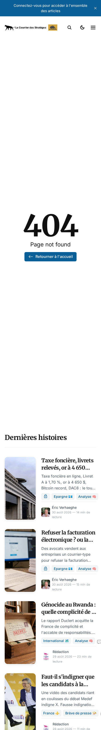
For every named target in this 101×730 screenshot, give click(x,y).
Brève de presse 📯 (81, 713)
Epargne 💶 (63, 496)
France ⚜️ (51, 713)
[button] (69, 27)
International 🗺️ (56, 641)
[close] (95, 8)
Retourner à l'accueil (54, 256)
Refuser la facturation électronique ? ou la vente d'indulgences (68, 540)
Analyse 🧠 (87, 496)
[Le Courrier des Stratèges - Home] (31, 27)
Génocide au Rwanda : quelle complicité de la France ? (68, 612)
